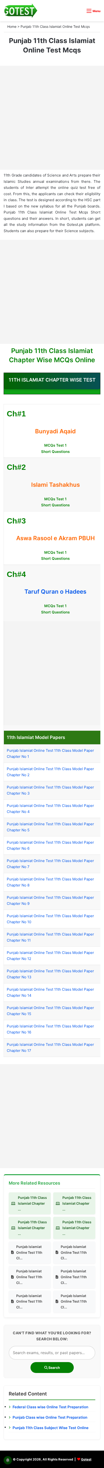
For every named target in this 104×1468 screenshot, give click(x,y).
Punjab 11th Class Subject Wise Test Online (51, 1427)
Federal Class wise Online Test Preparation (50, 1407)
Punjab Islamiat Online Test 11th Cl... (29, 1252)
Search (54, 1367)
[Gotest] (20, 10)
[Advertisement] (52, 118)
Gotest (86, 1459)
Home (11, 26)
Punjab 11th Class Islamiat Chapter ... (32, 1203)
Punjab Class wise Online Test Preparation (50, 1417)
